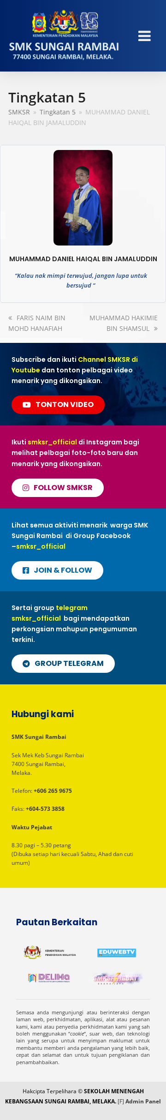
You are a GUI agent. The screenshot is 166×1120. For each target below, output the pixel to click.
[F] (121, 1101)
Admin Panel (143, 1101)
